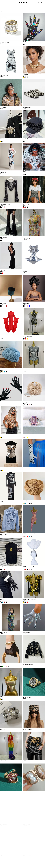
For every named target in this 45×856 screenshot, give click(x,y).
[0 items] (41, 2)
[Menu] (3, 2)
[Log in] (38, 2)
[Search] (6, 2)
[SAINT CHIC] (22, 2)
